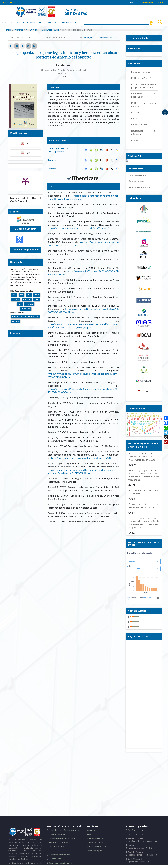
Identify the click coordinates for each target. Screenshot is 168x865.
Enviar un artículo (138, 38)
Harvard (26, 299)
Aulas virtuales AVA (96, 838)
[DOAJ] (107, 150)
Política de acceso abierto (144, 104)
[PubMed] (102, 150)
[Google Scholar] (86, 150)
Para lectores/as (137, 175)
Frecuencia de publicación (144, 95)
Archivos (31, 22)
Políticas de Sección (141, 78)
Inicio (8, 30)
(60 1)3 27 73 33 (135, 834)
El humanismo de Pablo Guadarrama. (143, 492)
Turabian (29, 304)
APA (28, 295)
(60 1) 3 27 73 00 (135, 830)
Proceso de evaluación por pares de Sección (144, 86)
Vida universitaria (57, 846)
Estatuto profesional (58, 842)
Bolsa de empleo (95, 850)
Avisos (41, 22)
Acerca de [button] (52, 22)
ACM (13, 295)
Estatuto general (57, 834)
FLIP (28, 153)
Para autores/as (136, 181)
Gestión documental (96, 842)
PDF (28, 144)
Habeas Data (55, 859)
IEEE (36, 299)
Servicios (91, 830)
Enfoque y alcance (141, 72)
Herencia (51, 168)
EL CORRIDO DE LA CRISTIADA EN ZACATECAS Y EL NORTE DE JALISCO (143, 456)
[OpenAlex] (113, 150)
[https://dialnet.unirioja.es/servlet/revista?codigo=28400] (143, 391)
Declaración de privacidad (144, 132)
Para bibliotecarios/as (140, 187)
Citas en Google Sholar (25, 249)
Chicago (16, 299)
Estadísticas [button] (68, 22)
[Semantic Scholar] (118, 150)
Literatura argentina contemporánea (57, 150)
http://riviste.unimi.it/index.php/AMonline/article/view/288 (81, 458)
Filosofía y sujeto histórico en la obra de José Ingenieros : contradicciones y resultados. (143, 475)
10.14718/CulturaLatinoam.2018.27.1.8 (100, 38)
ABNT (37, 295)
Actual (20, 22)
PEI (50, 850)
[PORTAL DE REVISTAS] (11, 11)
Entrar (161, 2)
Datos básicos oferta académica (64, 830)
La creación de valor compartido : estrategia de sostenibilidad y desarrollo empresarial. (143, 523)
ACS (21, 295)
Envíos (134, 118)
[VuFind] (92, 150)
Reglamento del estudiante (62, 838)
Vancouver (25, 309)
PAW (89, 834)
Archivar (135, 112)
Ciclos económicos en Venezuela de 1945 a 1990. (143, 506)
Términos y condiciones (60, 863)
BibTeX (16, 321)
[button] (165, 112)
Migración (52, 160)
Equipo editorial (139, 125)
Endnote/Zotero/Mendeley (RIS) (26, 316)
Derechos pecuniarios (59, 855)
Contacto (136, 140)
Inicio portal (9, 2)
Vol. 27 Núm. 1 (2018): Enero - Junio (42, 30)
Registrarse (147, 2)
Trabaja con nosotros (97, 846)
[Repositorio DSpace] (97, 150)
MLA (19, 304)
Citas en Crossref (25, 229)
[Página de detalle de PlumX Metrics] (25, 181)
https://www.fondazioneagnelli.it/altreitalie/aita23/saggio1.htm (81, 228)
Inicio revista (8, 22)
